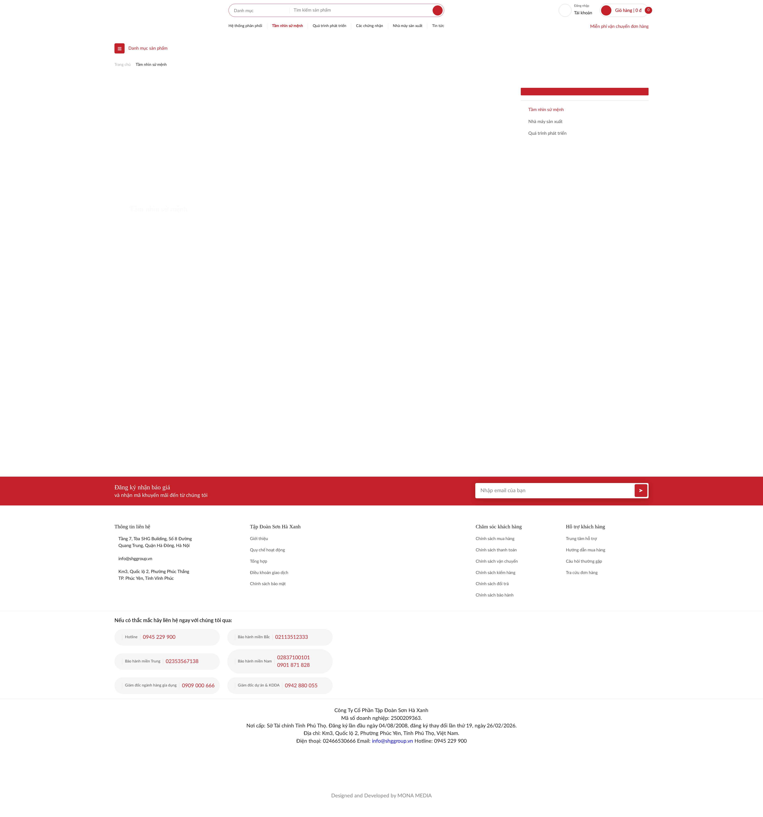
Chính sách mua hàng (495, 539)
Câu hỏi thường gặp (584, 561)
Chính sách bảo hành (495, 595)
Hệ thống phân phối (245, 26)
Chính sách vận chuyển (497, 561)
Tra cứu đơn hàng (582, 573)
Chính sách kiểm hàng (495, 573)
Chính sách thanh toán (496, 550)
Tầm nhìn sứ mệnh (287, 26)
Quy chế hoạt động (267, 550)
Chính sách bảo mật (268, 584)
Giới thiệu (259, 539)
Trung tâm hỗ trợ (581, 539)
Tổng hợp (258, 561)
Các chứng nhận (369, 26)
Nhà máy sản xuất (407, 26)
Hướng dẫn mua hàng (585, 550)
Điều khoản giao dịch (269, 573)
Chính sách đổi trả (492, 584)
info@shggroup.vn (392, 741)
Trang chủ (122, 65)
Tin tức (438, 26)
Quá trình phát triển (329, 26)
